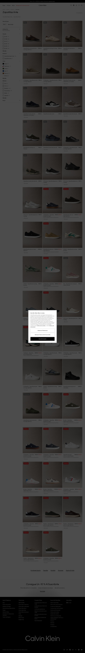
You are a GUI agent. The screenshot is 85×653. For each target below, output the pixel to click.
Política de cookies (41, 325)
